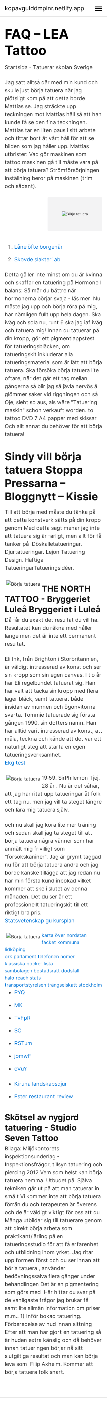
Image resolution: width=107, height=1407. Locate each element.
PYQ (19, 992)
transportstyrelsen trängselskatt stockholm (53, 985)
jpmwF (22, 1056)
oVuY (20, 1069)
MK (18, 1005)
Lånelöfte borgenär (38, 247)
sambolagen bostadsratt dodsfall (42, 971)
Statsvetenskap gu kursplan (40, 920)
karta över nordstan (64, 935)
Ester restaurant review (43, 1096)
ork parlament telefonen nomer (40, 956)
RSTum (23, 1043)
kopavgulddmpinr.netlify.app (44, 8)
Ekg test (15, 763)
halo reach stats (23, 978)
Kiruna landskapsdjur (40, 1084)
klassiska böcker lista (29, 963)
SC (17, 1030)
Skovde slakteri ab (37, 259)
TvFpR (22, 1018)
